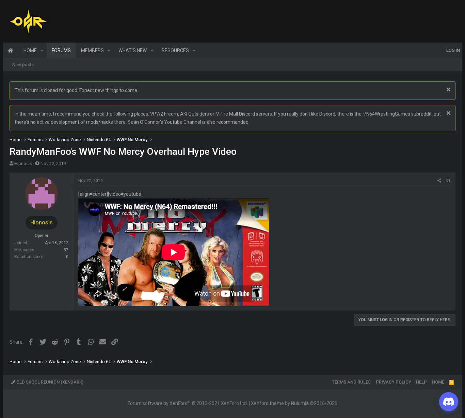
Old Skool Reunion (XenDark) (49, 382)
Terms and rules (351, 382)
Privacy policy (393, 382)
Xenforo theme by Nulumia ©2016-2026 (294, 403)
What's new (132, 50)
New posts (23, 64)
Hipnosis (23, 163)
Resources (175, 50)
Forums (61, 50)
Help (421, 382)
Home (10, 50)
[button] (42, 50)
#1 (448, 180)
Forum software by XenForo (188, 403)
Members (92, 50)
